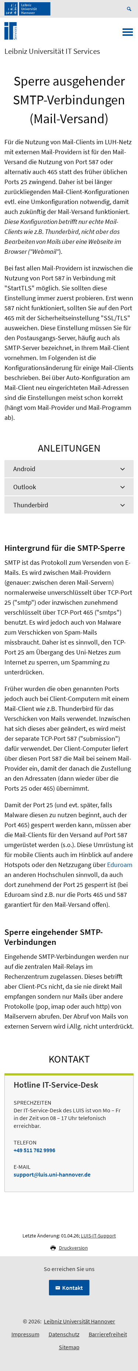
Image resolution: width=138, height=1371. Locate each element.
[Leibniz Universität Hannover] (27, 8)
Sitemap (69, 1347)
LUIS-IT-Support (98, 1235)
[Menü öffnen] (128, 34)
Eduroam (119, 864)
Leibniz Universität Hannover (79, 1321)
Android (24, 469)
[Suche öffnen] (130, 9)
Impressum (25, 1334)
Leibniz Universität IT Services (52, 51)
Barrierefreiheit (108, 1334)
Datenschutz (64, 1334)
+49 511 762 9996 (34, 1150)
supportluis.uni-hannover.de (52, 1174)
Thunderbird (30, 505)
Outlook (24, 487)
